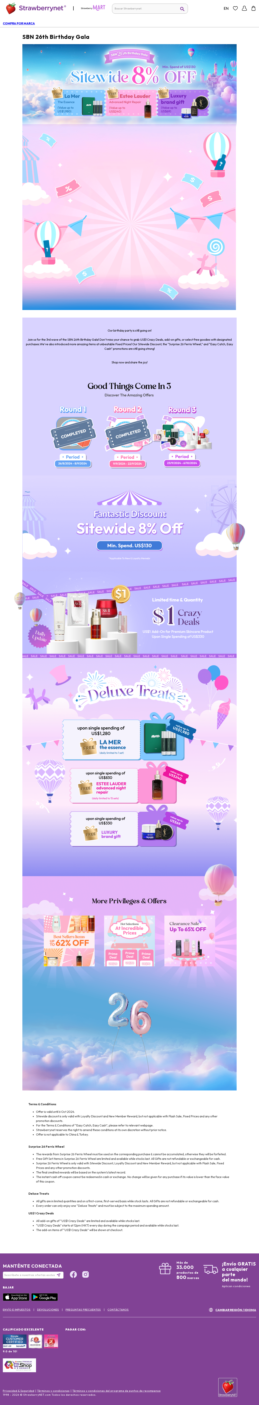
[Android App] (45, 1300)
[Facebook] (73, 1275)
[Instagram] (85, 1275)
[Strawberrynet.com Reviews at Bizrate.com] (15, 1347)
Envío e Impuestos (17, 1309)
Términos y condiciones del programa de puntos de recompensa (116, 1390)
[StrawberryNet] (34, 8)
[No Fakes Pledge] (51, 1345)
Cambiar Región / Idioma (235, 1310)
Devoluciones (48, 1309)
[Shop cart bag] (253, 8)
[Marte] (93, 10)
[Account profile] (244, 8)
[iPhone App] (17, 1300)
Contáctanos (118, 1309)
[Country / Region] (226, 8)
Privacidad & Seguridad (18, 1390)
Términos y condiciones (53, 1390)
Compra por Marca (19, 23)
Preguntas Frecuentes (83, 1309)
